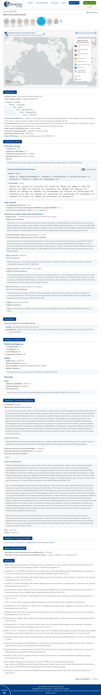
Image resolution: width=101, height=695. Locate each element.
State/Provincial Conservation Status (22, 33)
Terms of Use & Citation (61, 689)
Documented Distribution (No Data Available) (25, 35)
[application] (50, 61)
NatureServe (48, 689)
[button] (7, 40)
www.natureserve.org (56, 687)
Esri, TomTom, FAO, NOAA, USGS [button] (14, 85)
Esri (95, 85)
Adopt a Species (89, 3)
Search (30, 3)
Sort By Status (90, 169)
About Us (54, 3)
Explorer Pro (74, 3)
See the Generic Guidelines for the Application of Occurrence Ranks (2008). (29, 542)
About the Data (42, 3)
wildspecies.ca (43, 210)
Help (63, 3)
